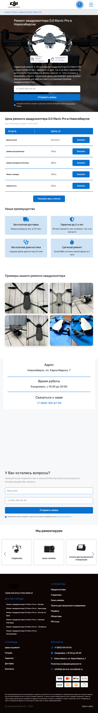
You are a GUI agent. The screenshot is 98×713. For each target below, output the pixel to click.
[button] (5, 554)
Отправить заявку (47, 97)
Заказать (81, 140)
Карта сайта (87, 706)
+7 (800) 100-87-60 (49, 403)
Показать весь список (49, 198)
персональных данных (64, 516)
